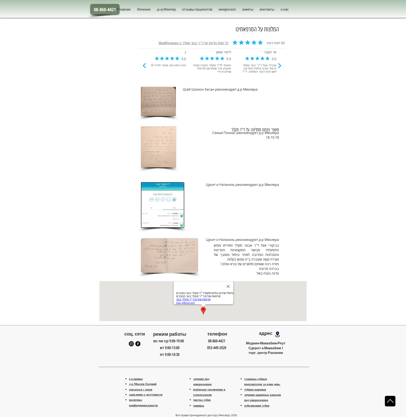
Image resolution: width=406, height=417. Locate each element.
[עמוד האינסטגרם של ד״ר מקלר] (131, 343)
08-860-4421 (216, 341)
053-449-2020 (216, 347)
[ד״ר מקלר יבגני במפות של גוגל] (277, 334)
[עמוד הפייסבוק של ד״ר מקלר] (137, 343)
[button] (227, 9)
